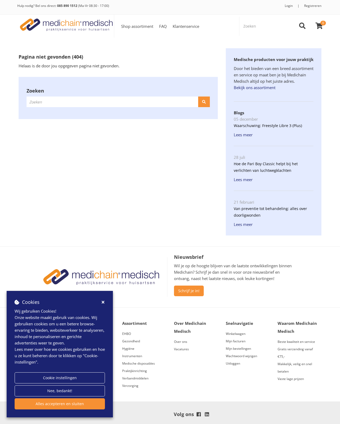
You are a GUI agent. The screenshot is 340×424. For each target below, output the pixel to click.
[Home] (66, 26)
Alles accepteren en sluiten (60, 403)
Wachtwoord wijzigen (241, 356)
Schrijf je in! (188, 290)
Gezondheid (131, 341)
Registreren (312, 5)
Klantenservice (186, 26)
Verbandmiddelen (135, 378)
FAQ (163, 26)
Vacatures (181, 349)
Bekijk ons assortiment (254, 87)
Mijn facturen (235, 341)
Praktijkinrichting (134, 371)
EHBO (126, 333)
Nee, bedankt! (59, 390)
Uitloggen (233, 363)
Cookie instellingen (60, 377)
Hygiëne (128, 348)
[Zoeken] (302, 26)
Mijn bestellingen (238, 348)
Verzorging (130, 385)
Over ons (180, 341)
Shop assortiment (137, 26)
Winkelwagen (235, 333)
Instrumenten (132, 356)
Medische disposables (138, 363)
